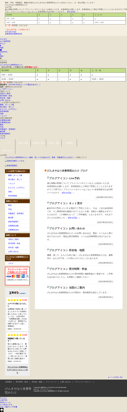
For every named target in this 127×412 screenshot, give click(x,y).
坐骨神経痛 (4, 111)
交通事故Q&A (5, 122)
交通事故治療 (5, 120)
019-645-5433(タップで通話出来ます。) (24, 85)
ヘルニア (3, 116)
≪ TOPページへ (6, 89)
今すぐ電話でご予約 (8, 407)
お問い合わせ (5, 100)
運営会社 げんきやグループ (42, 389)
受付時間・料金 (6, 96)
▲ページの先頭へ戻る (115, 377)
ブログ (2, 138)
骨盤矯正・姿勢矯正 (8, 129)
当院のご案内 (5, 93)
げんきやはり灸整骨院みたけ (11, 65)
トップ (7, 143)
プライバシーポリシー (83, 382)
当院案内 (8, 382)
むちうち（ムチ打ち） (8, 109)
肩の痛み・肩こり (7, 107)
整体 (1, 125)
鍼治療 (2, 131)
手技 (1, 127)
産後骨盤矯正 (5, 134)
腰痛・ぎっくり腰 (7, 105)
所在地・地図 (5, 98)
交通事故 (69, 143)
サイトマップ (51, 382)
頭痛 (1, 114)
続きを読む (72, 12)
